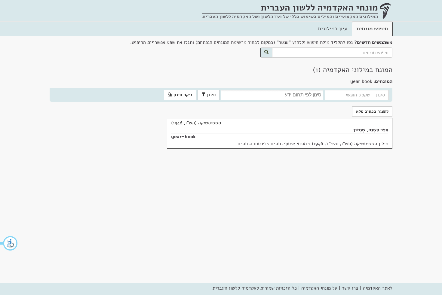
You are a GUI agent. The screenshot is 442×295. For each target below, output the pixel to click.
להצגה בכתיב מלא (372, 111)
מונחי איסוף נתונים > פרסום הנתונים (272, 143)
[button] (9, 243)
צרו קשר (350, 288)
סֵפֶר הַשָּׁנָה (378, 129)
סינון (211, 95)
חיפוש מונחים (372, 28)
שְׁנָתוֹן (359, 129)
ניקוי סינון (182, 95)
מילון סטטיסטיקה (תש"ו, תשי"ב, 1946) (350, 143)
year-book (183, 136)
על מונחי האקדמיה (319, 288)
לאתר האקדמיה (377, 288)
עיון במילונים (332, 28)
